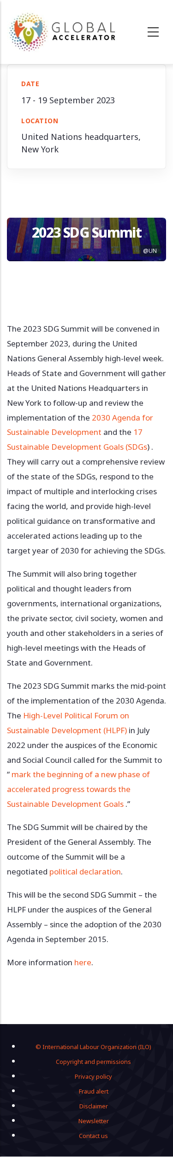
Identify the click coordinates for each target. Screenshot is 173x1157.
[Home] (63, 32)
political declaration (85, 871)
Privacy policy (93, 1076)
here (82, 962)
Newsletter (93, 1121)
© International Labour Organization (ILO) (93, 1047)
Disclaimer (93, 1106)
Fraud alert (93, 1091)
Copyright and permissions (93, 1061)
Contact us (93, 1136)
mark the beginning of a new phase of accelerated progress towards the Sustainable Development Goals (78, 789)
